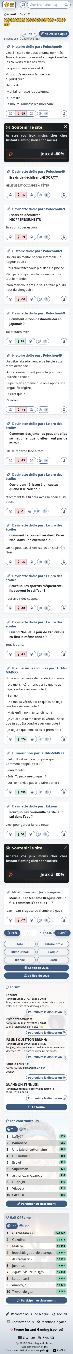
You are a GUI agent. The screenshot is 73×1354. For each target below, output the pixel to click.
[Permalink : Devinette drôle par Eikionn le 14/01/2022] (8, 805)
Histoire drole (53, 944)
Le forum (38, 1107)
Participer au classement (38, 1204)
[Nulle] (10, 113)
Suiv (61, 933)
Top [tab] (13, 1129)
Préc (13, 933)
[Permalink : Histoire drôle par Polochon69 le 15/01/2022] (8, 250)
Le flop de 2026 (38, 976)
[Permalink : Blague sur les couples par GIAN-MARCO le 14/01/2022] (8, 667)
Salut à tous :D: (17, 1064)
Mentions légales (53, 1322)
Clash (53, 960)
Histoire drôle (23, 46)
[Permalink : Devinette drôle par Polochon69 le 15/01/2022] (8, 312)
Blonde (20, 960)
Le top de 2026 (38, 968)
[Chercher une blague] (66, 5)
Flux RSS (48, 1337)
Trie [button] (29, 34)
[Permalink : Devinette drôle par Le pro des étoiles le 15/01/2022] (8, 423)
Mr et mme (21, 892)
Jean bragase (49, 892)
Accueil (11, 14)
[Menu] (9, 5)
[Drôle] (31, 113)
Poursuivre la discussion (45, 1012)
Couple (53, 952)
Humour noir (23, 753)
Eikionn (52, 806)
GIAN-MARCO (53, 753)
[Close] (65, 126)
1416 (48, 933)
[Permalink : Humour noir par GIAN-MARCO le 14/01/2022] (8, 752)
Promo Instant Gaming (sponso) (38, 1329)
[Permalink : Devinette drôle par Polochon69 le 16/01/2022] (8, 171)
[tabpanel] (36, 1165)
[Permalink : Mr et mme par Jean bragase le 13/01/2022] (8, 891)
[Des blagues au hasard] (23, 4)
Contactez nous (21, 1322)
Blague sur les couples (30, 668)
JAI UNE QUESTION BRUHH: (26, 1040)
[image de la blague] (64, 113)
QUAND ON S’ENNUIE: (22, 1085)
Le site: (11, 995)
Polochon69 (52, 46)
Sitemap (28, 1337)
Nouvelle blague (55, 34)
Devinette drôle (25, 171)
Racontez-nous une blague (29, 1314)
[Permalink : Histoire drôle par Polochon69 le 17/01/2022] (8, 46)
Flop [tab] (26, 1129)
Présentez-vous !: (19, 1019)
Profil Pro (61, 1350)
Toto (20, 944)
